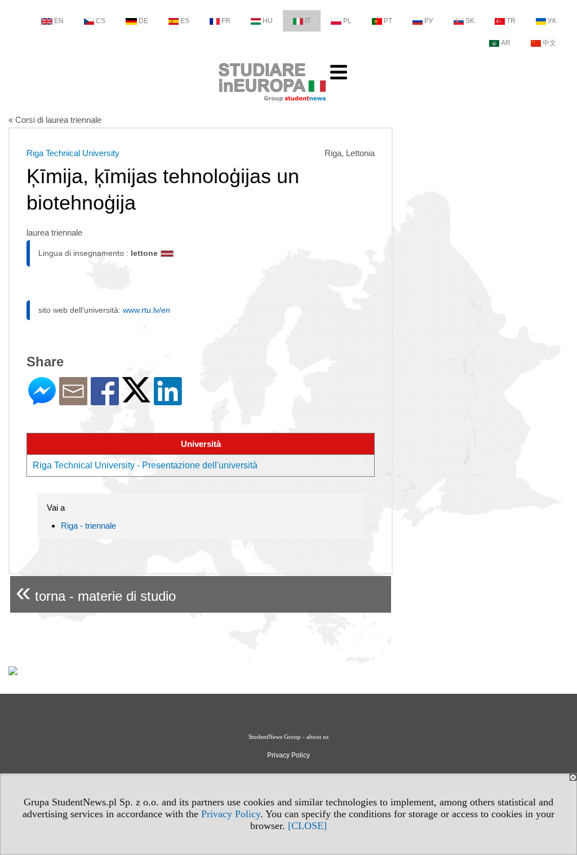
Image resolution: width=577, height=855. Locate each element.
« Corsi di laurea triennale (54, 120)
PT (388, 21)
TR (511, 21)
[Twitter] (136, 397)
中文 (549, 43)
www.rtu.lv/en (146, 309)
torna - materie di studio (96, 591)
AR (506, 43)
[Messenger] (42, 400)
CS (100, 21)
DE (143, 21)
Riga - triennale (88, 525)
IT (307, 21)
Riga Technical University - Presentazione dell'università (145, 465)
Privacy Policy (230, 813)
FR (225, 21)
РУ (428, 21)
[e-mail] (73, 400)
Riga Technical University (72, 153)
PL (347, 21)
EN (59, 21)
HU (268, 21)
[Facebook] (105, 400)
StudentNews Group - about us (288, 736)
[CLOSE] (307, 825)
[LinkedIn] (168, 400)
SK (469, 21)
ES (184, 21)
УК (552, 21)
